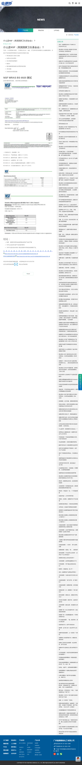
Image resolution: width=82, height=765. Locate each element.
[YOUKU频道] (54, 754)
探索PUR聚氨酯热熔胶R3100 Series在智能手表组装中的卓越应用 (68, 380)
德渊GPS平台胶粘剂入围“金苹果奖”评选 (68, 648)
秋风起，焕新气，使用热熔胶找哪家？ (68, 667)
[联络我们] (76, 3)
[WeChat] (61, 754)
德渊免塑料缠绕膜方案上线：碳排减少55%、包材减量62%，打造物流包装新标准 (68, 306)
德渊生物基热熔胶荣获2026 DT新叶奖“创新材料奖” (68, 82)
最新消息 (70, 35)
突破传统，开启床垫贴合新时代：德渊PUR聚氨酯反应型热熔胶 (68, 390)
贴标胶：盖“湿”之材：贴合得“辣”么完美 (68, 628)
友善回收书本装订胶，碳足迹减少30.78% (67, 464)
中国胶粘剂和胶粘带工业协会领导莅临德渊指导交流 (68, 77)
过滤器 (28, 747)
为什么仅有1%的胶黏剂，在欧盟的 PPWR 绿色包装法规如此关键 (67, 119)
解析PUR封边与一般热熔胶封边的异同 (68, 445)
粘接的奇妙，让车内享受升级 (66, 496)
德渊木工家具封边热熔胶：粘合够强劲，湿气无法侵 (68, 643)
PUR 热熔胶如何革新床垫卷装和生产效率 (68, 132)
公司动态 (56, 30)
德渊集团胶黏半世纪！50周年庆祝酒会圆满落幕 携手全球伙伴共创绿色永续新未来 (68, 56)
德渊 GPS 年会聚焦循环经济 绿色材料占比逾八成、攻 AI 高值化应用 (68, 62)
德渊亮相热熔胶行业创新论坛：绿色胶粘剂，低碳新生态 (68, 105)
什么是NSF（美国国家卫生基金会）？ (68, 429)
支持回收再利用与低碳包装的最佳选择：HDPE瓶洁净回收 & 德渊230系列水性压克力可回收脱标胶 (68, 284)
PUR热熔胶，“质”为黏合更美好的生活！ (67, 565)
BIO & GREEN (22, 743)
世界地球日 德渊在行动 (64, 91)
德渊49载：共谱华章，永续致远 (67, 268)
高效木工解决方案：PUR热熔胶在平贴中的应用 (68, 142)
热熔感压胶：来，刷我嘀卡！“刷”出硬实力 (68, 591)
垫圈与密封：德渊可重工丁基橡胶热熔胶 (68, 258)
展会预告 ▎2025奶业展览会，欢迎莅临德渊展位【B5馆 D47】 (68, 272)
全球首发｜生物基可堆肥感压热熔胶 (68, 507)
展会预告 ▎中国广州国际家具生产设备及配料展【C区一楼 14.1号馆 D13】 (68, 340)
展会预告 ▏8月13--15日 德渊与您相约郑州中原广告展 (68, 696)
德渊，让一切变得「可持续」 (66, 700)
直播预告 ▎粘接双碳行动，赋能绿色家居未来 (68, 638)
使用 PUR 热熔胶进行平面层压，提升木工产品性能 (68, 449)
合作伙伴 (13, 753)
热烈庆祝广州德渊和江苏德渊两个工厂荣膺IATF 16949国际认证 (68, 254)
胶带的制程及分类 (63, 124)
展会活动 (41, 30)
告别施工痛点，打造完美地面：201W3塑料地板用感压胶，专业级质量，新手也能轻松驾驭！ (68, 153)
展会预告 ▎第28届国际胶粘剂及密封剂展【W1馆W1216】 (68, 184)
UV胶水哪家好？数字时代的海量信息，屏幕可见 (67, 676)
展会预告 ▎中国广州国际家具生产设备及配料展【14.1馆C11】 (68, 128)
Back (28, 274)
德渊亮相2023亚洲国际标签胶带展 (67, 473)
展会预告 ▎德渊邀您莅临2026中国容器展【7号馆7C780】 (68, 95)
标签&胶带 (29, 750)
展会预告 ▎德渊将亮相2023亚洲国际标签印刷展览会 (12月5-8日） (68, 477)
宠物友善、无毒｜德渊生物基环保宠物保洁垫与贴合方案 (68, 215)
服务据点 (13, 747)
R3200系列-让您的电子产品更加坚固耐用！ (68, 375)
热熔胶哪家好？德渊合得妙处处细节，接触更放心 (68, 671)
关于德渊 (5, 740)
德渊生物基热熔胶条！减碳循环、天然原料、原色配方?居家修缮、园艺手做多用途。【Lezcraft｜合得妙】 (68, 705)
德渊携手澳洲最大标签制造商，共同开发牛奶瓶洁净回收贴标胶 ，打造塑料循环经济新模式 (68, 189)
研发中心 (13, 750)
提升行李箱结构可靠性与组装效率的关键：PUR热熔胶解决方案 (68, 67)
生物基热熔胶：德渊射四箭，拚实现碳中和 (68, 586)
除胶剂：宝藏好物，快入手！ (66, 569)
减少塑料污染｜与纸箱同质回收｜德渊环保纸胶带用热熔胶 (68, 195)
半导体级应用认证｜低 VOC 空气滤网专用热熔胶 (68, 159)
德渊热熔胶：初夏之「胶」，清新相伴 (68, 550)
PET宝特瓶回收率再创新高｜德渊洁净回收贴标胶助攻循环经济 (68, 200)
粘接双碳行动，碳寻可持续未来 (66, 624)
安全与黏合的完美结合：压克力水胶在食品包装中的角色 (68, 290)
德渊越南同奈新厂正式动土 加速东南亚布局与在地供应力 (68, 87)
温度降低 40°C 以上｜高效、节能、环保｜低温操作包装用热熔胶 (68, 210)
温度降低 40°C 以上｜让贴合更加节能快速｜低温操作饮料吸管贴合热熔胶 (68, 205)
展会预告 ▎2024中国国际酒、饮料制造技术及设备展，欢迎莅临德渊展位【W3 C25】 (68, 369)
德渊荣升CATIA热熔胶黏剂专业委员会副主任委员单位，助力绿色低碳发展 (68, 335)
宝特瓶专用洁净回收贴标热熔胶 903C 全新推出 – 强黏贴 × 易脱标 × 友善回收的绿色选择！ (68, 241)
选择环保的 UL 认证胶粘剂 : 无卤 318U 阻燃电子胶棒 (68, 350)
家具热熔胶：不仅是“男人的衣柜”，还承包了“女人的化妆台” (68, 553)
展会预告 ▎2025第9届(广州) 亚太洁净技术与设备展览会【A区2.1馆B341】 (68, 263)
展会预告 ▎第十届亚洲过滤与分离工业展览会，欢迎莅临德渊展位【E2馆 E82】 (68, 356)
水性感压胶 (37, 752)
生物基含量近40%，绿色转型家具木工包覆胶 (68, 169)
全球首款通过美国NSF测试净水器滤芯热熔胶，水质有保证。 (68, 425)
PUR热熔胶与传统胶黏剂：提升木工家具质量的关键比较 (68, 295)
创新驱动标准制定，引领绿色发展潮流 (68, 504)
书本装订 (21, 747)
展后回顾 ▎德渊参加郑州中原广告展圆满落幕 (68, 536)
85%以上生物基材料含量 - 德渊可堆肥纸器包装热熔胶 (68, 225)
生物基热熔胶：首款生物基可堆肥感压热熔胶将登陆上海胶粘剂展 (68, 526)
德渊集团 (5, 753)
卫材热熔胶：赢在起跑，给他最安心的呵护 (68, 605)
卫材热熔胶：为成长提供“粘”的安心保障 (68, 576)
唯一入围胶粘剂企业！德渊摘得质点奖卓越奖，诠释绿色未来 (68, 109)
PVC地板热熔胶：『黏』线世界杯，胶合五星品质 (68, 620)
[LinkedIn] (58, 754)
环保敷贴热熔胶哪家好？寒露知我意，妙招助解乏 (68, 658)
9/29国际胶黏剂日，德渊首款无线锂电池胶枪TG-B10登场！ (68, 164)
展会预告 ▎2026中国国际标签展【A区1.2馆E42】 (68, 137)
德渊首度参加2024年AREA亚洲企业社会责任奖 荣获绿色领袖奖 (68, 410)
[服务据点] (72, 3)
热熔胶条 (37, 745)
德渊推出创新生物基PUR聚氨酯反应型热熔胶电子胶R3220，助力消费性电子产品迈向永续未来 (68, 324)
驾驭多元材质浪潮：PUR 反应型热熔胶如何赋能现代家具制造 (68, 72)
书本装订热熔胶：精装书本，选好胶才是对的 (68, 601)
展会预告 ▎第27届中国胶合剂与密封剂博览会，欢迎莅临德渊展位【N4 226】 (68, 396)
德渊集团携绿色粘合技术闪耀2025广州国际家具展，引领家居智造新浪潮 (68, 330)
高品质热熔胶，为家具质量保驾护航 (68, 442)
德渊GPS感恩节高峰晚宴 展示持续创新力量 (68, 345)
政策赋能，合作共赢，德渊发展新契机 (68, 401)
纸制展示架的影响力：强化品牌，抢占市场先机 (68, 312)
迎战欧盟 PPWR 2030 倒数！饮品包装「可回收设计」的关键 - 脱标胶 (68, 114)
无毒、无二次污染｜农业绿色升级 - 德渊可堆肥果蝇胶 (68, 220)
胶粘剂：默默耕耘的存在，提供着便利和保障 (68, 482)
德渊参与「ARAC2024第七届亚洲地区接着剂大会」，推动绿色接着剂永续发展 (68, 362)
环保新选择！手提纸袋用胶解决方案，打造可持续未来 (68, 438)
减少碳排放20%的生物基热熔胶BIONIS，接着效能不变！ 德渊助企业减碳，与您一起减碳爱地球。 (68, 685)
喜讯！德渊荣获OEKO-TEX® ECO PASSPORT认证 (67, 45)
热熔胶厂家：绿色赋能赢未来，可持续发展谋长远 (68, 615)
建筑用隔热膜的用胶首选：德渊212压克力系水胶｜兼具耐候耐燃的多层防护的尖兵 (68, 277)
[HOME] (67, 35)
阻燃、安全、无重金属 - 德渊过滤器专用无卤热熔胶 (68, 235)
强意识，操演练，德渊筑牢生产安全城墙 (68, 500)
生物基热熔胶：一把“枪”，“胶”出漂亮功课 (68, 545)
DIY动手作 (21, 757)
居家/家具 (21, 752)
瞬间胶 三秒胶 (38, 755)
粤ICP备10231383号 (48, 763)
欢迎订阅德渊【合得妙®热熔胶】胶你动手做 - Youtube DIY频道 (68, 727)
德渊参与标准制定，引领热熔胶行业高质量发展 (68, 100)
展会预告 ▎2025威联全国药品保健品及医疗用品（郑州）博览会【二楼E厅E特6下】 (68, 248)
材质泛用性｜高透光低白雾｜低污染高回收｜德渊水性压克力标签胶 (68, 174)
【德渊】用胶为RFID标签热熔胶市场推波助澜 (68, 540)
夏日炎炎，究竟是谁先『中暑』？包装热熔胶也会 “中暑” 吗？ (68, 691)
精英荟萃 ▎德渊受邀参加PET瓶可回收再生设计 (68, 511)
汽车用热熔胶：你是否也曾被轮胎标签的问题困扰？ (68, 653)
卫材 (20, 750)
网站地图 (5, 750)
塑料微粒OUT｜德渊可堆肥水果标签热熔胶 (68, 230)
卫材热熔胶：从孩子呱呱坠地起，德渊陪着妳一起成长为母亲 (68, 531)
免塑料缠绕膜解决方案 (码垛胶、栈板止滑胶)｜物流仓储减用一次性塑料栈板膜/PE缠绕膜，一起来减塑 (68, 317)
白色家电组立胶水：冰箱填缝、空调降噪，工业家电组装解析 (68, 469)
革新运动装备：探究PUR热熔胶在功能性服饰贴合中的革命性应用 (68, 405)
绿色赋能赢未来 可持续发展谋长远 (67, 710)
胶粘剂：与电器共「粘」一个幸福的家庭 (68, 492)
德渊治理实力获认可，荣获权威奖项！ (68, 414)
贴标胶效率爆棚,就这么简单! (66, 680)
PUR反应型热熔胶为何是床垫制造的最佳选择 (68, 385)
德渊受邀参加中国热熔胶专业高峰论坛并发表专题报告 (68, 459)
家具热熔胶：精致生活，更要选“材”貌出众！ (68, 596)
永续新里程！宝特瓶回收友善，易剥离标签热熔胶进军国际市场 (68, 487)
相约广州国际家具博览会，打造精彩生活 (68, 454)
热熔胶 (36, 743)
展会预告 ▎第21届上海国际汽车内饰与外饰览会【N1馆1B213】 (68, 50)
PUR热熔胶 (37, 748)
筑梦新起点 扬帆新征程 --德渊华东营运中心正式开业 (68, 433)
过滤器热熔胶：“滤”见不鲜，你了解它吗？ (68, 581)
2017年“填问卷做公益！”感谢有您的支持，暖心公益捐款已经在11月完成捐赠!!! (68, 721)
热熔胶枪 (37, 750)
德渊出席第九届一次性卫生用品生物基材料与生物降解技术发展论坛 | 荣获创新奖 (68, 419)
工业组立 (29, 752)
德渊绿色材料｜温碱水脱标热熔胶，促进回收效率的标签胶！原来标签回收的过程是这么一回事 (68, 715)
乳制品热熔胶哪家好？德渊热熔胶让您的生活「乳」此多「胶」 (68, 663)
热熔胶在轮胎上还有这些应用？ (66, 558)
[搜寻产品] (69, 3)
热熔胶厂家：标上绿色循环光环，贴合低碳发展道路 (68, 610)
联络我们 (13, 740)
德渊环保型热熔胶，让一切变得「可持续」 (68, 633)
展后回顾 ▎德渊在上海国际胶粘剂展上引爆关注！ (68, 516)
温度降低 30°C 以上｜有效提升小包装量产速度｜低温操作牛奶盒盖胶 (68, 179)
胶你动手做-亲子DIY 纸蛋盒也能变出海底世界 (68, 732)
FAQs (5, 747)
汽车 (28, 754)
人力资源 (13, 743)
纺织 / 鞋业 (22, 754)
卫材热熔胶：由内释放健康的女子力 (68, 561)
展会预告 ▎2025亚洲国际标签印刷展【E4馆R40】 (68, 147)
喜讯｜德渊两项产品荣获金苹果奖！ (68, 572)
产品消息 (25, 30)
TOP (78, 763)
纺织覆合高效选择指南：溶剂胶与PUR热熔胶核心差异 (68, 300)
